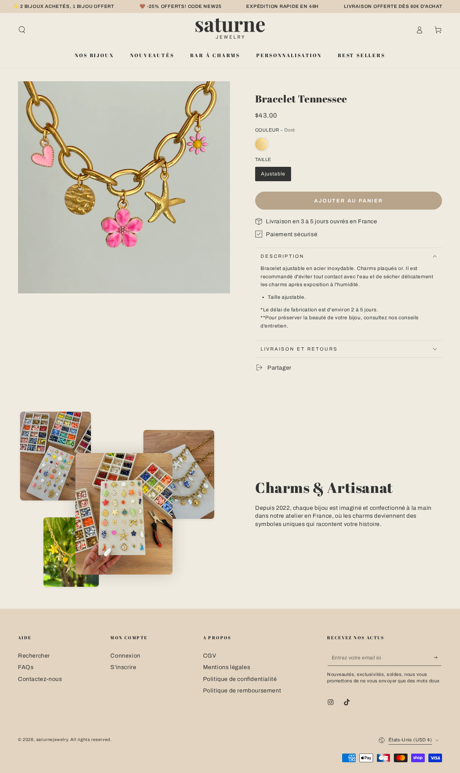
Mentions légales (226, 667)
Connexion (125, 656)
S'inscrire (123, 667)
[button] (22, 30)
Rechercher (34, 656)
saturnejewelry (52, 739)
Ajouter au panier (348, 200)
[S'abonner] (438, 657)
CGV (209, 656)
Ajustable (273, 174)
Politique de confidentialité (240, 679)
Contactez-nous (40, 679)
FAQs (25, 667)
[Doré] (261, 144)
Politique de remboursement (242, 690)
